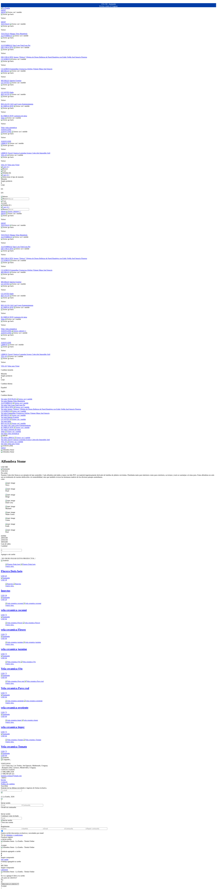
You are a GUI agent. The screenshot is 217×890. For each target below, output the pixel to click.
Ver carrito (4, 859)
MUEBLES (5, 71)
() (7, 167)
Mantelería (23, 34)
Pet (29, 45)
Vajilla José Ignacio (74, 57)
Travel (10, 153)
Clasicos (16, 153)
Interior (13, 81)
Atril (48, 153)
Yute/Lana (24, 45)
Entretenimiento (27, 104)
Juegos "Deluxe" (20, 57)
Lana (18, 45)
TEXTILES (5, 24)
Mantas (13, 34)
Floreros (84, 57)
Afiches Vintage (33, 69)
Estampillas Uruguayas (18, 69)
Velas (3, 118)
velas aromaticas (11, 128)
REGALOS (5, 94)
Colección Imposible (39, 153)
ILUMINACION (7, 106)
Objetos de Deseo (32, 57)
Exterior (18, 81)
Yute (14, 45)
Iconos (29, 153)
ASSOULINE (6, 130)
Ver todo (4, 399)
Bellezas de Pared (45, 57)
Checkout (4, 870)
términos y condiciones (14, 835)
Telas (18, 34)
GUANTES (5, 83)
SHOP (3, 10)
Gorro (19, 104)
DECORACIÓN (7, 47)
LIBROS (4, 143)
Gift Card (13, 104)
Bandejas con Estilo (59, 57)
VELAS (4, 155)
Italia (12, 92)
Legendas (23, 153)
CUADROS (5, 59)
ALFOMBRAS (6, 36)
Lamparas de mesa (20, 116)
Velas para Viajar (13, 165)
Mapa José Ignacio (45, 69)
